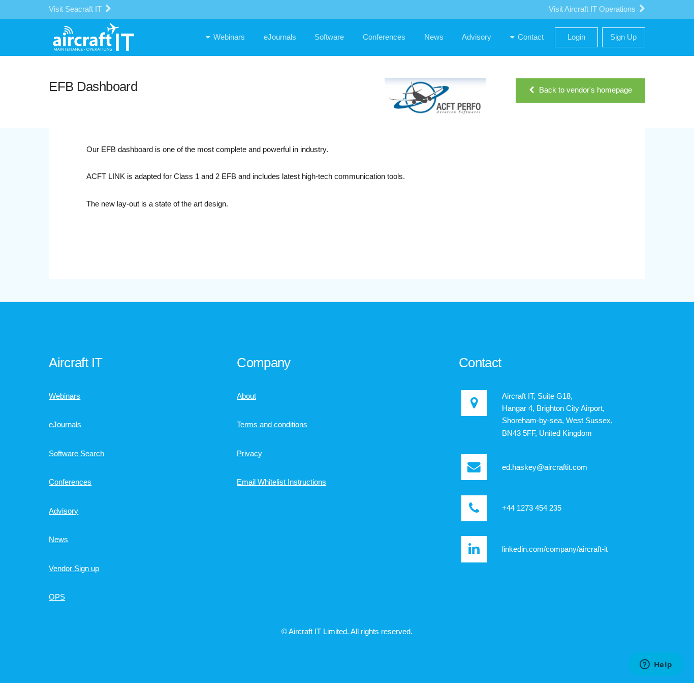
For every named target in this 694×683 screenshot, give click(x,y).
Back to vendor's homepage (585, 90)
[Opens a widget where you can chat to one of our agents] (656, 665)
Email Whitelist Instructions (281, 482)
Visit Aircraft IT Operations (593, 9)
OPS (57, 597)
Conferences (70, 482)
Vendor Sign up (74, 569)
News (58, 540)
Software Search (76, 454)
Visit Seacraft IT (76, 9)
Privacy (249, 454)
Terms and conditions (272, 425)
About (246, 396)
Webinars (64, 396)
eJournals (65, 425)
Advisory (63, 511)
